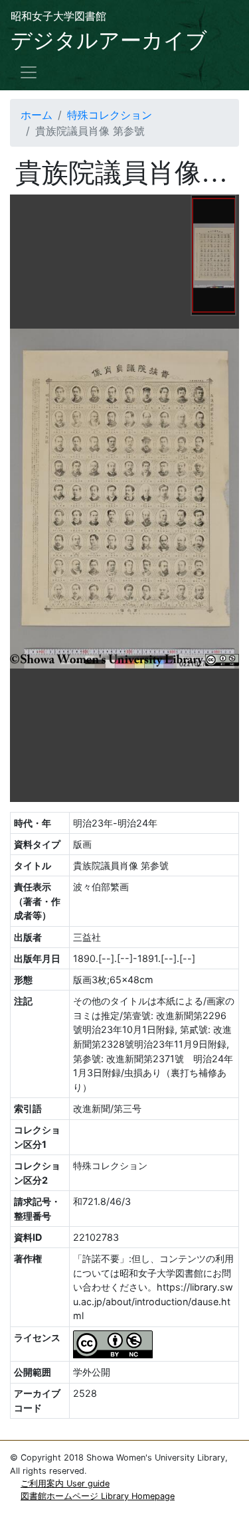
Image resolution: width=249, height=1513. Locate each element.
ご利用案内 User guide (65, 1483)
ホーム (36, 114)
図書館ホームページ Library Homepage (98, 1496)
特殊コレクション (109, 114)
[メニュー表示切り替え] (28, 72)
